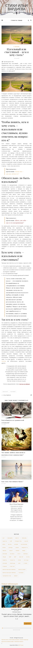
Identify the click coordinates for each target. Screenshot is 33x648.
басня (26, 541)
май (10, 556)
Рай (11, 541)
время (16, 544)
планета (12, 560)
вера (4, 544)
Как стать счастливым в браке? (12, 481)
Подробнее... (27, 623)
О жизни (16, 46)
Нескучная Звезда (16, 609)
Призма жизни (5, 639)
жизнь (4, 550)
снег (19, 563)
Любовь (24, 538)
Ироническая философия (8, 641)
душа (17, 547)
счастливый (12, 391)
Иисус (17, 538)
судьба (5, 566)
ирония (5, 553)
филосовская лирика (9, 569)
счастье (4, 361)
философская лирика (9, 572)
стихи (25, 563)
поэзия (5, 563)
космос (12, 553)
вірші (4, 547)
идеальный (5, 391)
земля (17, 550)
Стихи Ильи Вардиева (16, 7)
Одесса (5, 541)
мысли (21, 556)
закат (11, 550)
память (5, 560)
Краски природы (24, 639)
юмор (16, 575)
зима (23, 550)
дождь (11, 547)
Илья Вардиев (7, 395)
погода (26, 560)
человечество (7, 575)
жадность (25, 547)
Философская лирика (14, 639)
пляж (19, 560)
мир (15, 556)
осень (28, 556)
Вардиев (10, 538)
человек (21, 572)
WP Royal (21, 645)
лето (18, 553)
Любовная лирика (18, 641)
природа (12, 563)
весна (10, 544)
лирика (25, 553)
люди (4, 556)
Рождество (18, 541)
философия (21, 569)
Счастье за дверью (24, 384)
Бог (4, 538)
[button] (30, 608)
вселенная (24, 544)
